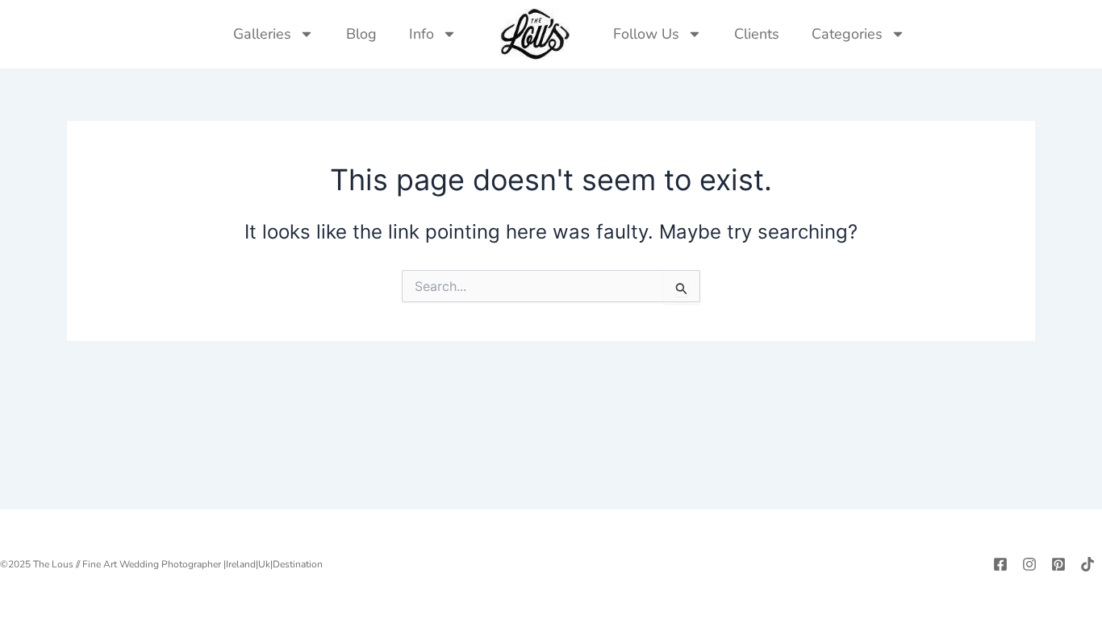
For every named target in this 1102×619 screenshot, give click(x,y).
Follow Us (646, 34)
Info (421, 34)
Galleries (262, 34)
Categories (847, 34)
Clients (756, 34)
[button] (937, 34)
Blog (361, 34)
